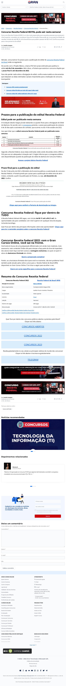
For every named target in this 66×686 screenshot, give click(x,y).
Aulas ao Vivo (38, 610)
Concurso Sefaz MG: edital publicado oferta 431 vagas (21, 93)
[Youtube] (32, 671)
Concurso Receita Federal (31, 28)
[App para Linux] (23, 671)
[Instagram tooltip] (35, 671)
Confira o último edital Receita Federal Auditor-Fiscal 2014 (18, 310)
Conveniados (4, 592)
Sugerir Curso (38, 615)
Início (2, 28)
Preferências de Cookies (8, 600)
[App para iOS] (26, 671)
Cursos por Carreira (6, 620)
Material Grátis (38, 608)
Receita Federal (18, 28)
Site (2, 561)
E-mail (3, 555)
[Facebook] (41, 671)
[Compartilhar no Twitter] (57, 47)
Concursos (9, 28)
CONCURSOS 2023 (33, 344)
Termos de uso (33, 663)
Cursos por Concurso (7, 618)
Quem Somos (5, 579)
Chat (36, 582)
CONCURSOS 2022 (33, 335)
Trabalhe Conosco (6, 597)
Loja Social (4, 587)
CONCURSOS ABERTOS (33, 326)
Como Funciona (5, 582)
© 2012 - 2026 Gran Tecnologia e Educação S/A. (33, 659)
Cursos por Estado (6, 623)
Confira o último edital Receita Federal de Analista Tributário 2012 (20, 313)
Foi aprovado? (42, 597)
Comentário (5, 529)
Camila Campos (7, 45)
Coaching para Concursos (8, 608)
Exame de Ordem (6, 610)
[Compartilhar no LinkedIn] (59, 47)
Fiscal (34, 297)
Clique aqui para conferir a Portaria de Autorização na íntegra (33, 205)
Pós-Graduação (5, 615)
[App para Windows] (20, 671)
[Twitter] (44, 671)
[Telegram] (46, 671)
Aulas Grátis (37, 613)
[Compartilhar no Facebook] (55, 47)
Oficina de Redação (6, 628)
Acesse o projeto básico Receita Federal (33, 160)
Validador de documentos (8, 589)
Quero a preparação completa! (33, 257)
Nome (3, 549)
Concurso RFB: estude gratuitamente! (17, 87)
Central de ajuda (40, 579)
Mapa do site (33, 666)
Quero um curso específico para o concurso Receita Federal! (32, 269)
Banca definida (37, 283)
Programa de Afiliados (7, 594)
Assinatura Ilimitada (6, 605)
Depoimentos (38, 605)
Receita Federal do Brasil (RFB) (48, 280)
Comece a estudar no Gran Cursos (33, 372)
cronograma (27, 125)
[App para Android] (29, 671)
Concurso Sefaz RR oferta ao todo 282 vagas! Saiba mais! (22, 90)
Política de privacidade (33, 661)
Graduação (4, 613)
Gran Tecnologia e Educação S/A (26, 675)
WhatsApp (38, 584)
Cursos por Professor (7, 626)
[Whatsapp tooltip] (38, 671)
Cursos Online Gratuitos (7, 631)
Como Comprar (5, 584)
